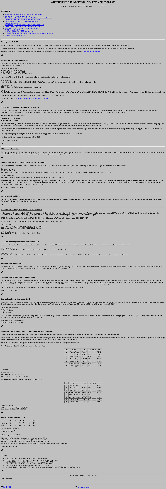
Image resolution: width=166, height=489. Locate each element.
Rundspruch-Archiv (84, 487)
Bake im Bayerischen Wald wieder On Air (19, 32)
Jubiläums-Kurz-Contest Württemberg (17, 16)
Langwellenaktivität (11, 23)
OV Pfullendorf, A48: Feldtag (14, 30)
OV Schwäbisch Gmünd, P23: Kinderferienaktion (21, 21)
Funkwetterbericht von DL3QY (15, 35)
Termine (7, 37)
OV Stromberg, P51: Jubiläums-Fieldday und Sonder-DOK (24, 25)
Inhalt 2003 (7, 487)
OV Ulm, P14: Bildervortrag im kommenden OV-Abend (23, 19)
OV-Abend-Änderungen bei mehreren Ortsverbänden (23, 26)
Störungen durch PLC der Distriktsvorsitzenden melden (23, 14)
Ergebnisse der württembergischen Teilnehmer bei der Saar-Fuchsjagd (29, 33)
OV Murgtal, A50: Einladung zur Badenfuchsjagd (21, 28)
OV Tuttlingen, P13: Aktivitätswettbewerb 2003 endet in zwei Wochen (28, 18)
